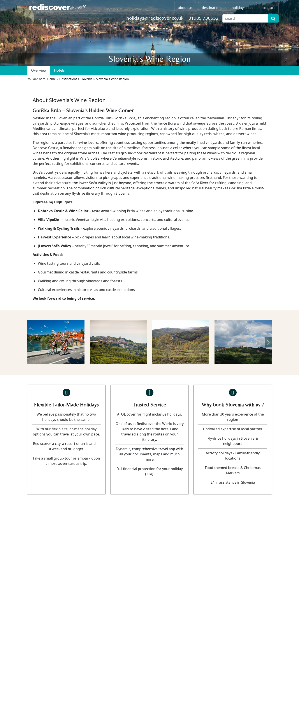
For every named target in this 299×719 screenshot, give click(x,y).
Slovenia (87, 79)
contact (268, 7)
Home (51, 79)
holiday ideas (242, 7)
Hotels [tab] (59, 70)
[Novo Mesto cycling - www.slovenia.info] (56, 342)
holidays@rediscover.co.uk (154, 18)
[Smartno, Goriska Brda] (243, 342)
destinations (212, 7)
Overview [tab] (39, 70)
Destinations (68, 79)
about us (185, 7)
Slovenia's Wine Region (112, 79)
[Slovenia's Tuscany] (181, 342)
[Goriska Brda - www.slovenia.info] (118, 342)
